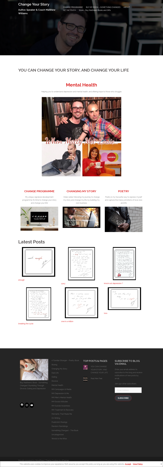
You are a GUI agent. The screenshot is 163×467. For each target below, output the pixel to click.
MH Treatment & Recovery (63, 410)
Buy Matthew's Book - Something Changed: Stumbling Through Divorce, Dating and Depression (34, 386)
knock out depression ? (113, 283)
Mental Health (81, 85)
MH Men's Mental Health (62, 397)
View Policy (138, 464)
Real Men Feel (96, 378)
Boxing (54, 365)
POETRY (123, 191)
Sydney (55, 460)
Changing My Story (59, 369)
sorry (63, 284)
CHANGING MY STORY (81, 191)
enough (21, 280)
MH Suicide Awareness (61, 406)
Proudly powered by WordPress (31, 460)
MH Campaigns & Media (61, 389)
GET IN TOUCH (69, 10)
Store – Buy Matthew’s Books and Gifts (95, 10)
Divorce (55, 381)
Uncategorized (58, 434)
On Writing (56, 418)
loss (105, 313)
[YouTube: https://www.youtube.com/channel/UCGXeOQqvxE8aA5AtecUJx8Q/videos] (32, 405)
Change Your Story (33, 4)
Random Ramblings (60, 426)
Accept (128, 464)
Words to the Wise (59, 439)
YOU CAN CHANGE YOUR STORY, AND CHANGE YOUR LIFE (99, 369)
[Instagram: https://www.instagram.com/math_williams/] (27, 405)
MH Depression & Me (60, 393)
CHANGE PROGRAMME (73, 7)
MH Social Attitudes (60, 402)
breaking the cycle (25, 324)
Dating (54, 377)
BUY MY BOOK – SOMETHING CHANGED (103, 7)
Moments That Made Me (62, 414)
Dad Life (55, 373)
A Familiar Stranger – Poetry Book (65, 360)
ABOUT (127, 7)
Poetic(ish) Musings (59, 422)
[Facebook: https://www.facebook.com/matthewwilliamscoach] (22, 405)
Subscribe (123, 398)
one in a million (67, 321)
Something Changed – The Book (65, 430)
